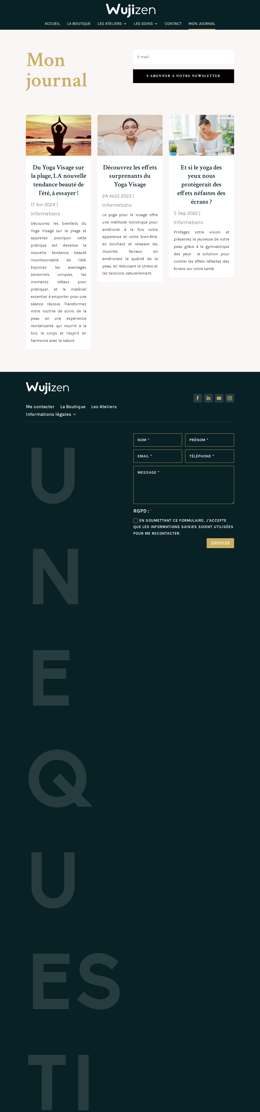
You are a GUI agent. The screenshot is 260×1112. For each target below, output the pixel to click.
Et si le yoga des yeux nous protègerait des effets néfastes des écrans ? (201, 184)
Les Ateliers (110, 24)
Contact (173, 24)
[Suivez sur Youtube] (219, 398)
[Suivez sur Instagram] (229, 398)
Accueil (52, 24)
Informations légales (48, 414)
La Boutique (79, 24)
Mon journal (201, 24)
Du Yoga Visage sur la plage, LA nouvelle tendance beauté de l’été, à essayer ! (58, 180)
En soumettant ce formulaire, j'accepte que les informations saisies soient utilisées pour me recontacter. (183, 527)
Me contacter (40, 407)
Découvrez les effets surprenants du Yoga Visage (130, 176)
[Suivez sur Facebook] (197, 398)
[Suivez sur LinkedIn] (208, 398)
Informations (45, 214)
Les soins (143, 24)
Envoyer (220, 543)
